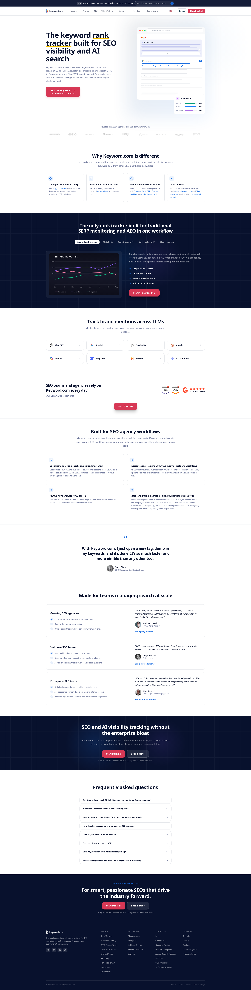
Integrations (105, 967)
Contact (186, 945)
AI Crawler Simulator (163, 967)
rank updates (102, 191)
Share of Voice (140, 191)
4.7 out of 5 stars (197, 391)
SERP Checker (161, 963)
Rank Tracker (106, 936)
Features (74, 11)
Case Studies (160, 940)
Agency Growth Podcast (165, 954)
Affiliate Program (189, 949)
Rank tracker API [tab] (125, 242)
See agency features (144, 631)
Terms (181, 985)
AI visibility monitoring (150, 194)
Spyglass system (60, 188)
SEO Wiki (159, 958)
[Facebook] (65, 950)
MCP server (105, 972)
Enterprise (132, 940)
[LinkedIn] (48, 950)
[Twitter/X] (54, 950)
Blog (157, 936)
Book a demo (138, 753)
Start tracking (113, 753)
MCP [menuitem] (96, 11)
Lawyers (131, 954)
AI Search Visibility (108, 940)
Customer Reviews (163, 945)
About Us (186, 936)
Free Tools (137, 11)
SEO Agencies (134, 936)
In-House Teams (135, 945)
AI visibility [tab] (108, 242)
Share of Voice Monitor (144, 278)
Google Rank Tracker (143, 268)
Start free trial (196, 11)
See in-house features (145, 664)
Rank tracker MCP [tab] (147, 242)
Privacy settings (189, 954)
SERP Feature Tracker (110, 945)
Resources (122, 11)
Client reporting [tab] (167, 242)
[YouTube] (60, 950)
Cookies (189, 985)
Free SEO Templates (163, 949)
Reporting (105, 958)
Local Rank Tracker (142, 273)
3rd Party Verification (143, 283)
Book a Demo (152, 11)
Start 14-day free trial (144, 292)
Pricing (86, 11)
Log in (182, 11)
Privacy (173, 985)
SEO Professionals (135, 949)
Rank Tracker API (108, 963)
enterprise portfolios (183, 191)
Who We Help (107, 11)
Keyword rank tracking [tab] (87, 242)
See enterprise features (145, 699)
